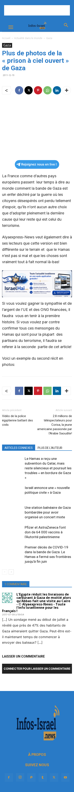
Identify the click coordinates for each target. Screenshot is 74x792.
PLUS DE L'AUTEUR (50, 448)
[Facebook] (19, 90)
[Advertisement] (37, 10)
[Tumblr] (43, 777)
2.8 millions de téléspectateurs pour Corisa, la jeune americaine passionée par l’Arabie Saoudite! (54, 424)
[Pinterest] (38, 90)
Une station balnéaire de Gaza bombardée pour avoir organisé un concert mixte (48, 512)
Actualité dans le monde (28, 38)
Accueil (6, 38)
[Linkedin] (57, 90)
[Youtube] (65, 777)
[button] (10, 27)
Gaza (49, 38)
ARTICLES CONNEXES (19, 448)
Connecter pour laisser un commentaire (37, 668)
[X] (28, 90)
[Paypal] (31, 777)
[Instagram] (20, 777)
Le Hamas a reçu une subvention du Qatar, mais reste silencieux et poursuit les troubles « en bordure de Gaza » (48, 468)
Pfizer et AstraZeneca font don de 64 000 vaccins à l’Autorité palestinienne (45, 532)
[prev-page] (4, 571)
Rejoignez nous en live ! (39, 164)
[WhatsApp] (47, 90)
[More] (66, 90)
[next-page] (11, 571)
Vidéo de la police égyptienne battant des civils (17, 420)
